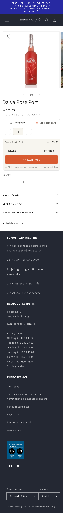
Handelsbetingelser (18, 406)
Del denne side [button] (14, 223)
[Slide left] (24, 95)
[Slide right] (39, 95)
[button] (7, 20)
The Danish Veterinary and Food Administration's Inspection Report (27, 396)
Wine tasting (14, 430)
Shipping (19, 115)
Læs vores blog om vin (19, 422)
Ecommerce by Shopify (45, 506)
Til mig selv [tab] (19, 122)
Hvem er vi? (13, 414)
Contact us (13, 386)
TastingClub (20, 506)
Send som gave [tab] (47, 122)
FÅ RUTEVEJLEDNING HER (22, 323)
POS (28, 506)
